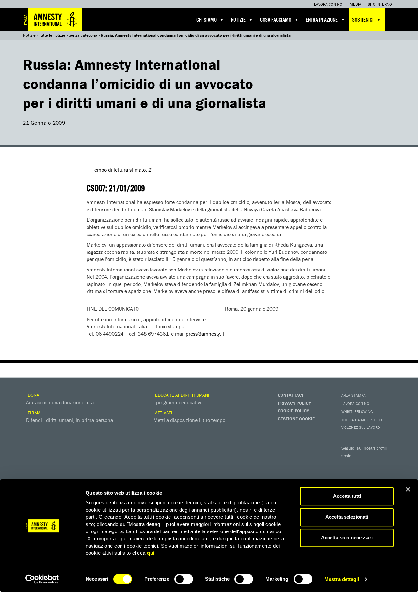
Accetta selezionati (346, 517)
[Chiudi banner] (408, 489)
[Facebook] (347, 465)
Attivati (163, 413)
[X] (360, 465)
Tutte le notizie (52, 35)
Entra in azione (322, 20)
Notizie (238, 20)
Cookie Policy (293, 411)
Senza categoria (83, 35)
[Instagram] (387, 465)
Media (355, 4)
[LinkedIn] (347, 476)
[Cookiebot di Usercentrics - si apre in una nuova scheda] (42, 579)
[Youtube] (373, 465)
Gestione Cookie (296, 419)
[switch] (183, 579)
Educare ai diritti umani (181, 395)
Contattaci (290, 395)
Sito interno (380, 4)
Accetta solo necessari (347, 537)
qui (151, 553)
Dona (32, 395)
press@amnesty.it (205, 333)
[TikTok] (373, 476)
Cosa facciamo (275, 20)
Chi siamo (206, 20)
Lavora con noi (328, 4)
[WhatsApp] (360, 476)
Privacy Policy (294, 403)
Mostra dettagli (341, 579)
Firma (33, 413)
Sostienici (363, 20)
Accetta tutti (347, 496)
